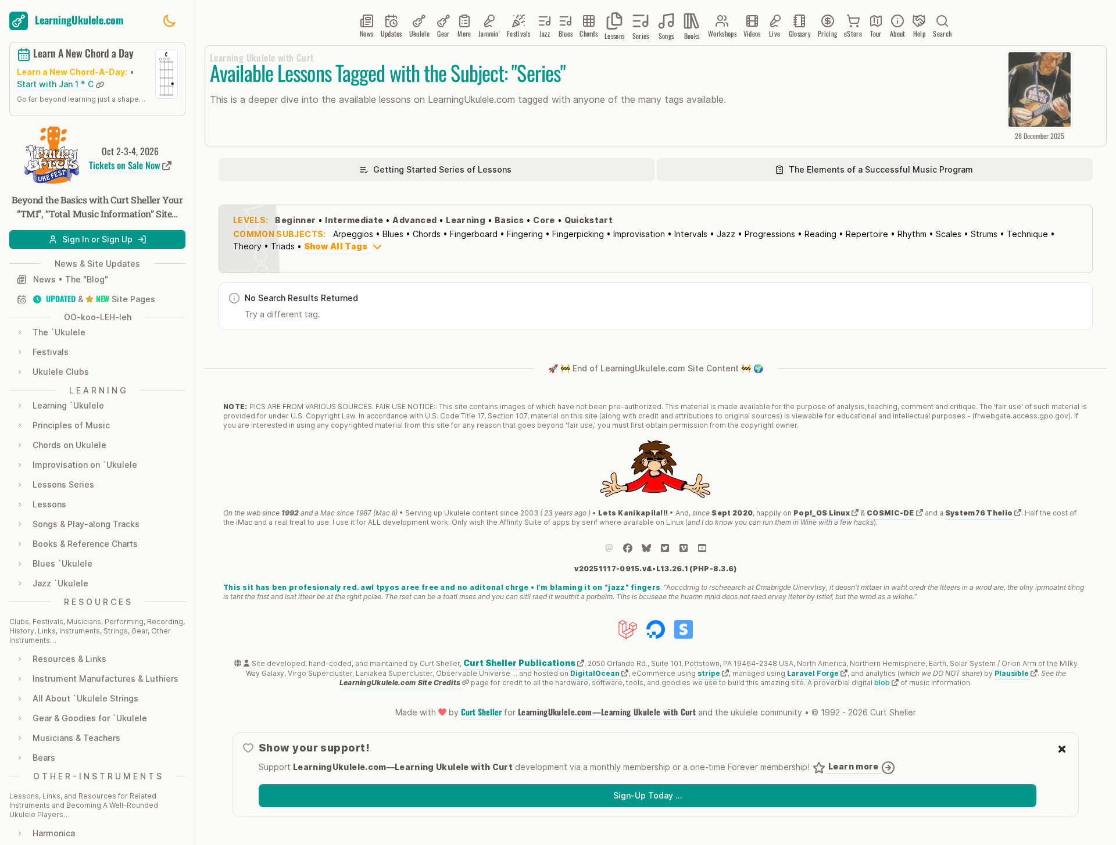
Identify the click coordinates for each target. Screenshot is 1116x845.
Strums (984, 234)
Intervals (690, 234)
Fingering (525, 234)
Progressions (770, 234)
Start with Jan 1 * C (56, 84)
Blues (392, 234)
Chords (427, 234)
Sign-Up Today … (647, 795)
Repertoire (867, 234)
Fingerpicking (578, 234)
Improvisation (639, 234)
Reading (820, 234)
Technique (1027, 234)
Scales (948, 234)
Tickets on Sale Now (125, 165)
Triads (283, 246)
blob (883, 682)
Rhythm (912, 234)
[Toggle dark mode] (169, 21)
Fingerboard (474, 234)
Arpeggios (353, 234)
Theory (247, 246)
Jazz (726, 234)
